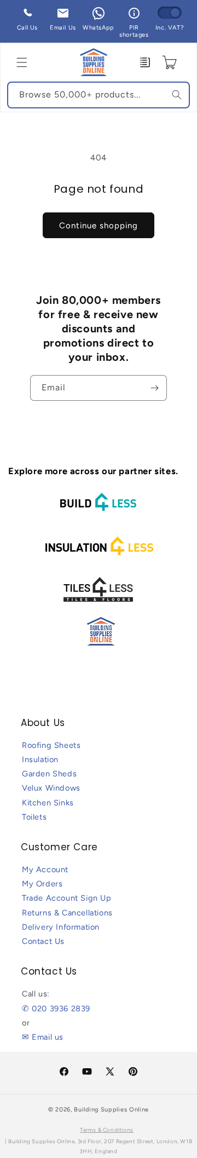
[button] (22, 62)
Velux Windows (51, 788)
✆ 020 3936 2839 (56, 1008)
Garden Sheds (49, 774)
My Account (45, 869)
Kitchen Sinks (48, 803)
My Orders (42, 884)
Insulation (40, 759)
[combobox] (98, 95)
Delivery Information (61, 927)
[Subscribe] (154, 388)
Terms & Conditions (107, 1129)
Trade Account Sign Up (67, 898)
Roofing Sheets (51, 745)
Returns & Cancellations (67, 913)
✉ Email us (42, 1037)
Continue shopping (98, 226)
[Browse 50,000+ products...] (177, 95)
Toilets (34, 817)
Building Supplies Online (111, 1109)
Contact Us (43, 941)
